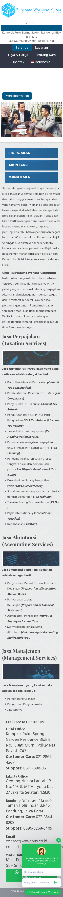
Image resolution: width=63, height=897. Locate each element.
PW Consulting (31, 12)
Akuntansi (18, 165)
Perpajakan (19, 153)
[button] (5, 119)
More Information (17, 96)
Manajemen (19, 177)
